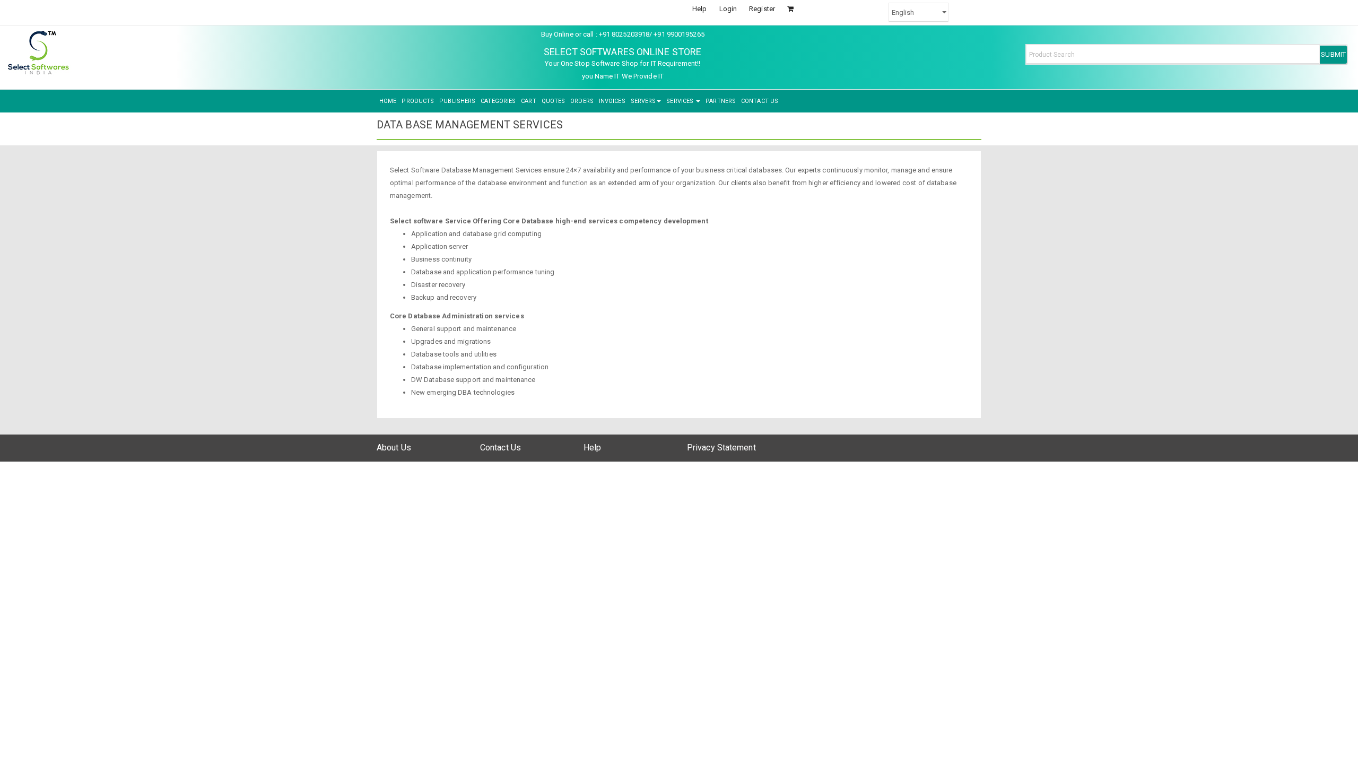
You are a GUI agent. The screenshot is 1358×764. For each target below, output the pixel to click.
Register (762, 9)
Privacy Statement (721, 447)
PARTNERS (721, 101)
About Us (394, 447)
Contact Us (500, 447)
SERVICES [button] (680, 101)
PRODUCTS (418, 101)
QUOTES (553, 101)
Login (728, 9)
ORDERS (582, 101)
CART (528, 101)
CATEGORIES (498, 101)
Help (699, 9)
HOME (387, 101)
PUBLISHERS (457, 101)
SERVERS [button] (643, 101)
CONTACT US (759, 101)
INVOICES (612, 101)
